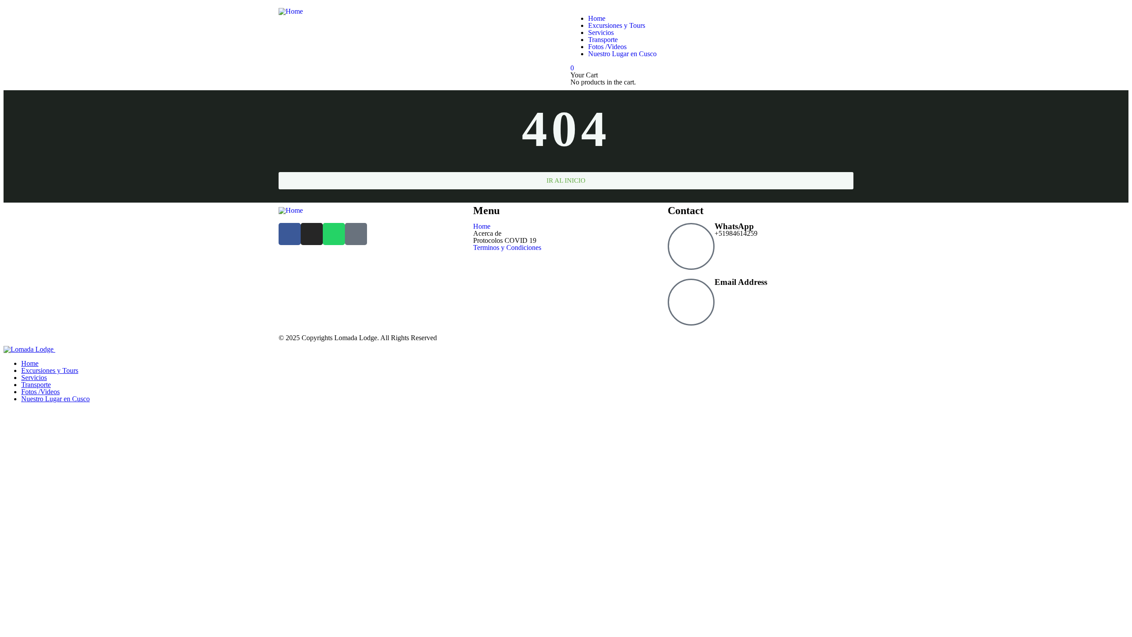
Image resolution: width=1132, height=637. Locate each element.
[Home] (291, 11)
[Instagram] (312, 234)
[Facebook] (290, 234)
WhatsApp (734, 226)
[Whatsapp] (334, 234)
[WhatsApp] (691, 246)
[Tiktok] (356, 234)
